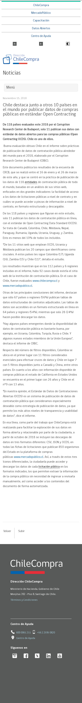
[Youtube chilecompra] (59, 656)
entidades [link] (31, 182)
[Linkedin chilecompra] (48, 656)
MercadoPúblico (41, 13)
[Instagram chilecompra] (14, 656)
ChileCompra (41, 5)
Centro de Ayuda (41, 36)
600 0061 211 (23, 632)
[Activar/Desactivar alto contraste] (67, 44)
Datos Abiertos (41, 28)
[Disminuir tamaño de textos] (41, 44)
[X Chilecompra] (37, 656)
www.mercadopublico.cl (17, 285)
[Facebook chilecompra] (26, 656)
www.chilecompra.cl (45, 280)
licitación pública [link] (49, 466)
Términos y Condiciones (24, 600)
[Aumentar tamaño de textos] (15, 44)
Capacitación (41, 20)
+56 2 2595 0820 (46, 632)
